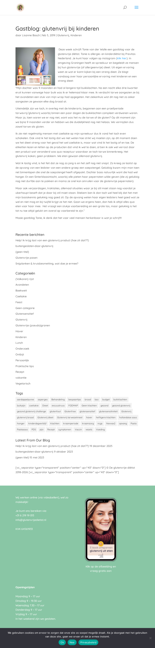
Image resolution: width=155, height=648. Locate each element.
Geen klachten (89, 405)
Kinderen (76, 35)
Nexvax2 (110, 423)
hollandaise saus (128, 417)
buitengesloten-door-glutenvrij (34, 246)
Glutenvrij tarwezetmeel (69, 417)
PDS (34, 429)
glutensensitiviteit (108, 411)
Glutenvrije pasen (26, 257)
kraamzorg (88, 423)
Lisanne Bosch (31, 35)
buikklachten (120, 399)
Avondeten (22, 284)
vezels (89, 429)
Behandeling (58, 399)
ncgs (100, 423)
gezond (104, 405)
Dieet (45, 405)
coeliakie (34, 405)
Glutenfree (70, 411)
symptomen (64, 429)
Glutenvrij (63, 35)
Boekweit (21, 290)
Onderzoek (22, 348)
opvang (123, 423)
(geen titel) (22, 252)
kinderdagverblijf (37, 423)
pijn (41, 429)
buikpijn (21, 405)
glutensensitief (87, 411)
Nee (72, 642)
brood (88, 399)
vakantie (21, 377)
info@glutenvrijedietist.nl (31, 520)
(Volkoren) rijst (25, 279)
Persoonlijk (22, 360)
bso (96, 399)
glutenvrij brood (25, 417)
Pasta (133, 423)
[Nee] (150, 638)
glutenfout (55, 411)
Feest (19, 302)
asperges (43, 399)
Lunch (19, 342)
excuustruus (58, 405)
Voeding (100, 429)
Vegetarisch (23, 383)
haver (89, 417)
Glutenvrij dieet (45, 417)
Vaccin (78, 429)
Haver (19, 331)
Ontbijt (20, 354)
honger (21, 423)
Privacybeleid (88, 642)
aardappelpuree (25, 399)
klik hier (122, 58)
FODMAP (73, 405)
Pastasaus (22, 429)
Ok (62, 642)
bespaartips (74, 399)
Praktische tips (25, 366)
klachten (54, 423)
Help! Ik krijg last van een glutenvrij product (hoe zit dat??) (52, 240)
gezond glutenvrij (121, 405)
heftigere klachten (105, 417)
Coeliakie (21, 296)
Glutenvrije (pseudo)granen (33, 325)
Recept (20, 372)
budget (106, 399)
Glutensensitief (25, 313)
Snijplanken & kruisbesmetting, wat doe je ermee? (47, 263)
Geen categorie (25, 308)
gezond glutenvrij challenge (31, 411)
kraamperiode (70, 423)
